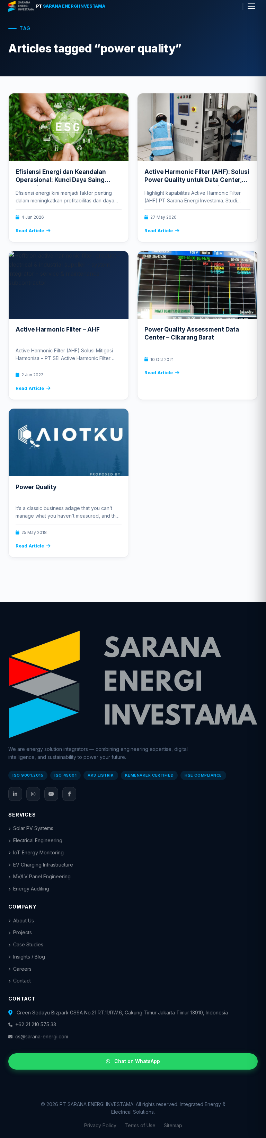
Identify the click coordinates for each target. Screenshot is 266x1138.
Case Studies (28, 944)
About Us (23, 920)
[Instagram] (33, 794)
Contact (22, 981)
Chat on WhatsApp (137, 1061)
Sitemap (173, 1125)
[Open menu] (251, 6)
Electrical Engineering (37, 840)
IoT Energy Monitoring (38, 852)
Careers (22, 969)
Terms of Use (140, 1125)
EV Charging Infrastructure (43, 865)
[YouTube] (51, 794)
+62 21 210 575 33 (35, 1024)
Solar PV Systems (33, 828)
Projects (22, 932)
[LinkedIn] (15, 794)
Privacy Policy (100, 1125)
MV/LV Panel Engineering (42, 876)
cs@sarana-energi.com (41, 1036)
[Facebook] (69, 794)
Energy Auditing (31, 889)
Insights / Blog (29, 957)
